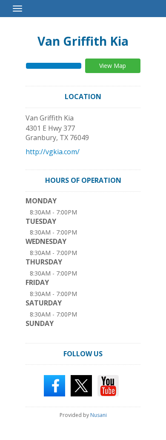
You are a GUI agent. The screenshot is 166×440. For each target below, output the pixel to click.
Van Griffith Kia (83, 41)
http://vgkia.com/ (53, 151)
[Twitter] (81, 385)
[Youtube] (108, 385)
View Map (112, 66)
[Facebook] (54, 385)
